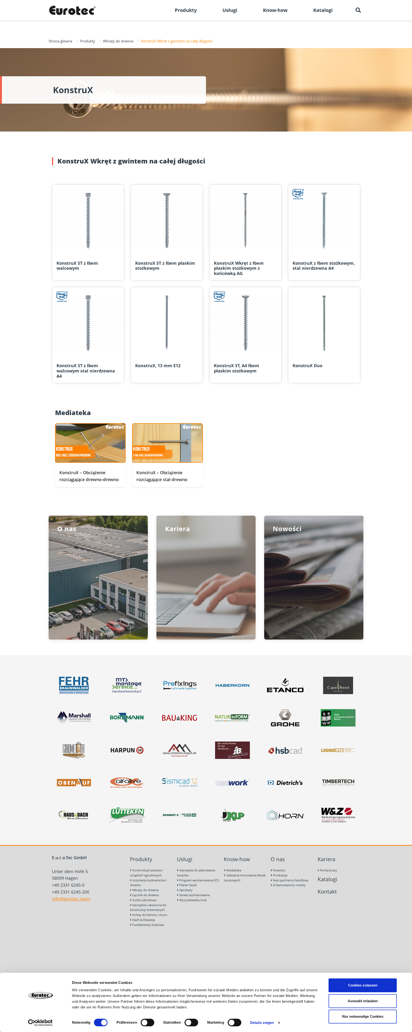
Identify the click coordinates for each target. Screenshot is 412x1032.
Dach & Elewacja (143, 920)
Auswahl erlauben (363, 1001)
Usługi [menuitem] (229, 10)
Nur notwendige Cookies (362, 1016)
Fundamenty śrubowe (148, 925)
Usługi (184, 859)
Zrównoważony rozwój (288, 885)
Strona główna (60, 41)
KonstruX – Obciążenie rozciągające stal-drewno (161, 476)
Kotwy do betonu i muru (149, 915)
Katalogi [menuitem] (323, 10)
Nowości (278, 870)
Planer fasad (188, 885)
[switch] (147, 1022)
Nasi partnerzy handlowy (290, 880)
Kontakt (327, 891)
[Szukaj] (358, 10)
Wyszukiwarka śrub (193, 900)
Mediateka (233, 870)
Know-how (237, 859)
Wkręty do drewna (118, 41)
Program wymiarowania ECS (199, 880)
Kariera (326, 859)
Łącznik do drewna (145, 895)
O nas (278, 859)
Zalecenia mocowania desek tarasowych (245, 877)
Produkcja (279, 875)
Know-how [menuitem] (275, 10)
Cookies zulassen (362, 985)
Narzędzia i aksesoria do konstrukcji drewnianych (148, 907)
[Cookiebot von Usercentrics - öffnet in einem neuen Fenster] (40, 1022)
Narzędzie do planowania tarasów (196, 872)
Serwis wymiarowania (194, 895)
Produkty (87, 41)
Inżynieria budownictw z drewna (148, 882)
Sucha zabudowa (144, 900)
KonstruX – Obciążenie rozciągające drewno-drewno (89, 476)
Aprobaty (186, 890)
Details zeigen (262, 1023)
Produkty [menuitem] (186, 10)
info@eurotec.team (71, 899)
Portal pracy (328, 870)
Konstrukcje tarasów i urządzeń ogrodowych (146, 872)
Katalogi (327, 879)
